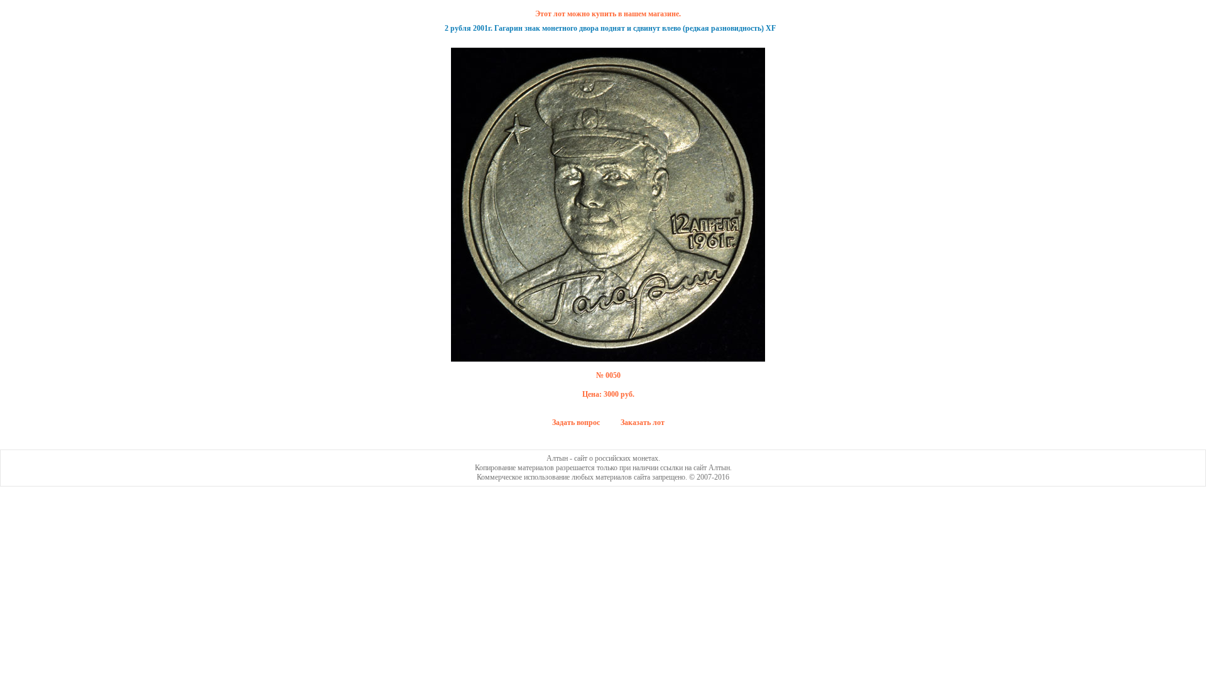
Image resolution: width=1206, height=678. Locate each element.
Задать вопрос (576, 422)
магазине (663, 13)
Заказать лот (643, 422)
